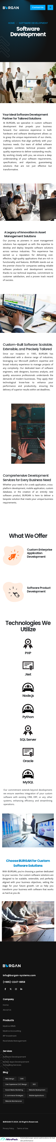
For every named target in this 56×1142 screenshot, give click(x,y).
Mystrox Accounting (12, 1031)
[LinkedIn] (21, 989)
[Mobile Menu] (50, 7)
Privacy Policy (8, 1128)
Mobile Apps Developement (16, 1061)
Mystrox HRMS (9, 1026)
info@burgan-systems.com (19, 975)
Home (6, 1005)
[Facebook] (5, 989)
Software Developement (14, 1056)
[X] (10, 989)
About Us (7, 1009)
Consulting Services (12, 1065)
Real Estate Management (14, 1040)
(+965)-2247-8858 (14, 982)
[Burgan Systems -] (11, 7)
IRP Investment (9, 1035)
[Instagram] (15, 989)
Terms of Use (22, 1128)
